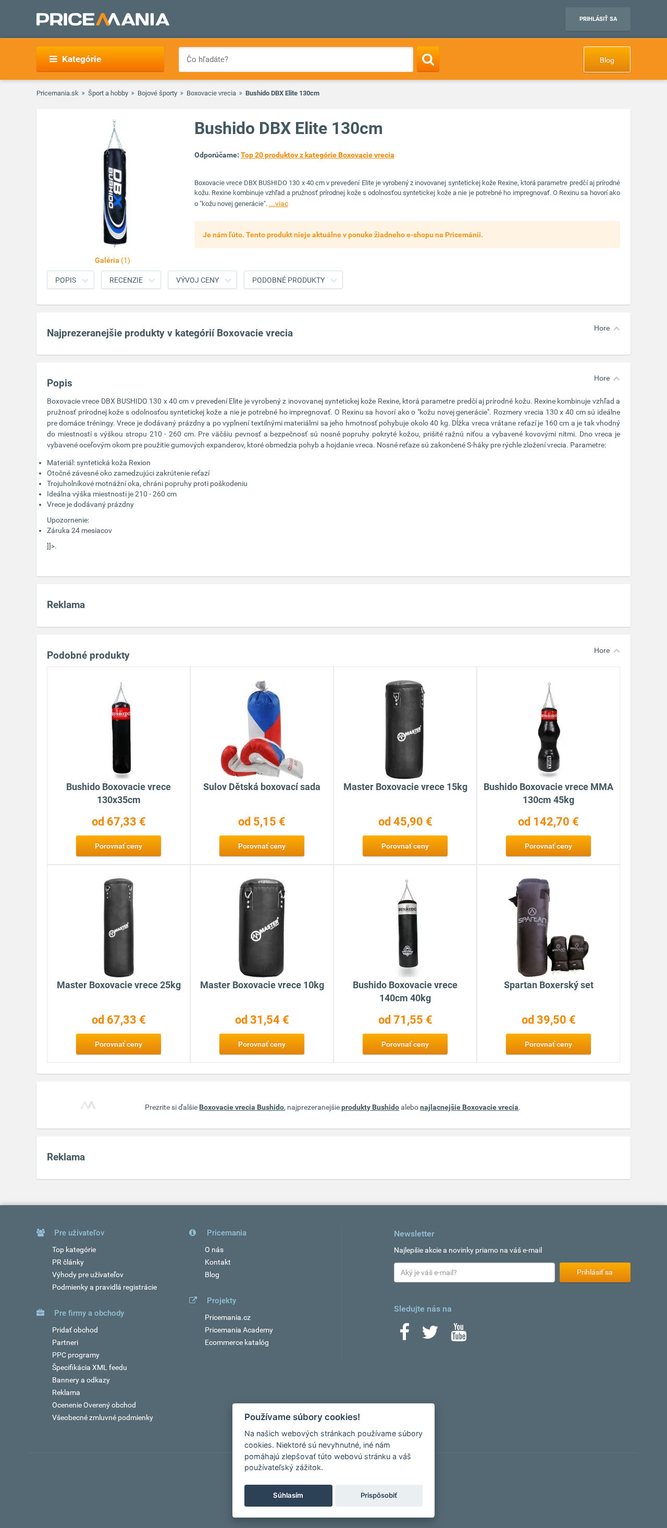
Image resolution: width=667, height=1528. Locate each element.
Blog (607, 60)
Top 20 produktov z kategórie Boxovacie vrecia (317, 155)
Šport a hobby (108, 93)
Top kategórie (74, 1249)
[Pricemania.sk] (102, 19)
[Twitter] (430, 1335)
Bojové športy (157, 93)
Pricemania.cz (228, 1317)
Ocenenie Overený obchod (94, 1405)
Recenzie (126, 280)
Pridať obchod (75, 1330)
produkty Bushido (370, 1107)
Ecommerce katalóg (237, 1342)
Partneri (65, 1342)
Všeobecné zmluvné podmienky (102, 1417)
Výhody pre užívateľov (87, 1274)
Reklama (66, 1392)
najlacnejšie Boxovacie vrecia (469, 1107)
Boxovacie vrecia (211, 93)
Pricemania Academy (239, 1330)
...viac (278, 203)
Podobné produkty (288, 280)
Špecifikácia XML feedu (89, 1367)
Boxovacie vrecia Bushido (241, 1107)
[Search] (428, 58)
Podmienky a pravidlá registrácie (104, 1287)
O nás (214, 1249)
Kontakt (218, 1262)
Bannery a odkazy (81, 1380)
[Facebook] (404, 1335)
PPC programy (76, 1355)
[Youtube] (459, 1335)
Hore (602, 328)
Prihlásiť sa (598, 19)
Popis (65, 280)
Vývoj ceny (197, 280)
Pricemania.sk (57, 93)
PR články (68, 1262)
